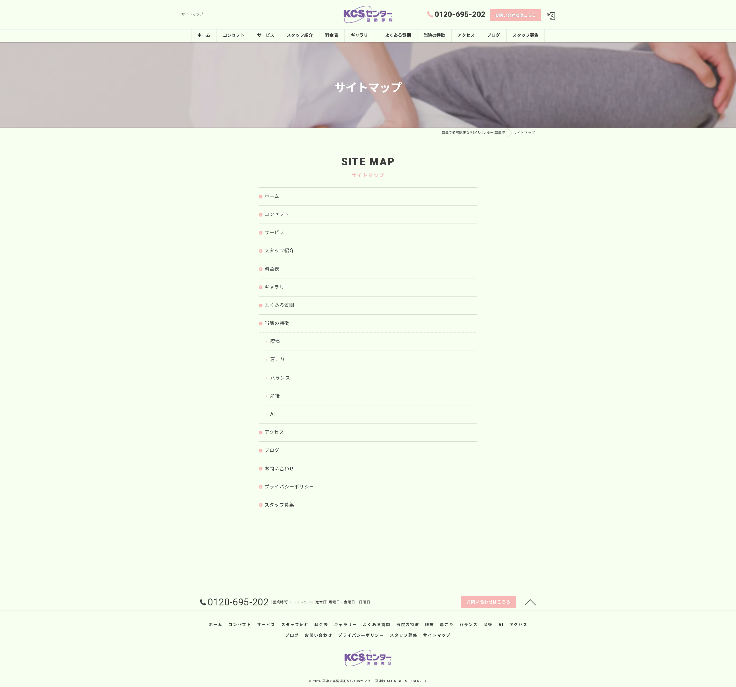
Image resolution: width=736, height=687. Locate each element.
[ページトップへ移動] (530, 602)
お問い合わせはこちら (515, 15)
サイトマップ (437, 635)
